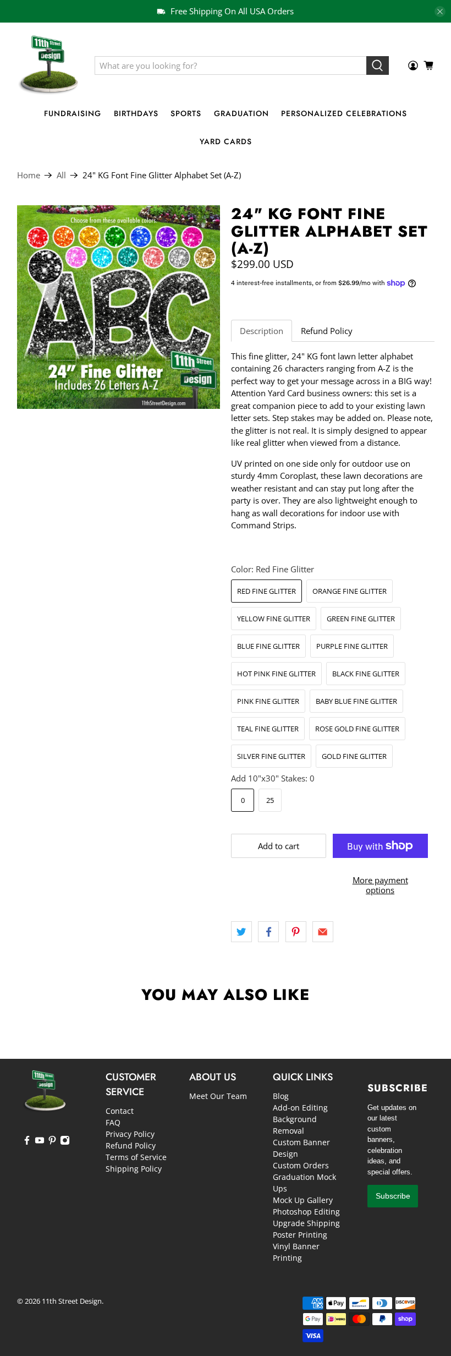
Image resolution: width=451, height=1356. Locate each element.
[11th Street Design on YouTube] (40, 1142)
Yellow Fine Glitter (273, 619)
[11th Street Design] (48, 65)
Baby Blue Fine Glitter (356, 701)
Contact (120, 1111)
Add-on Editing (300, 1107)
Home (28, 175)
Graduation (241, 113)
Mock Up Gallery (303, 1200)
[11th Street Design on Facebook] (27, 1142)
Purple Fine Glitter (352, 646)
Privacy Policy (130, 1134)
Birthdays (136, 113)
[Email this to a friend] (322, 931)
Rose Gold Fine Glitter (357, 729)
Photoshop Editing (306, 1211)
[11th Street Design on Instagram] (65, 1142)
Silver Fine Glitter (271, 756)
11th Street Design (72, 1301)
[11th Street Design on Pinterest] (52, 1142)
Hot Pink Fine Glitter (276, 674)
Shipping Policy (134, 1168)
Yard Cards (226, 141)
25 (270, 800)
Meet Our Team (218, 1096)
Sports (185, 113)
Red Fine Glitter (266, 591)
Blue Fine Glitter (268, 646)
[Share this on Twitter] (241, 931)
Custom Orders (301, 1165)
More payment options (380, 884)
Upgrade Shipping (306, 1223)
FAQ (113, 1122)
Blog (281, 1096)
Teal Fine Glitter (268, 729)
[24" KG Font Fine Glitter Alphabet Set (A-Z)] (119, 307)
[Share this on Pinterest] (295, 931)
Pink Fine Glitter (268, 701)
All (61, 175)
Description (261, 330)
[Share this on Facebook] (268, 931)
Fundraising (72, 113)
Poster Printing (300, 1234)
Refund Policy (327, 330)
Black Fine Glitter (365, 674)
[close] (440, 11)
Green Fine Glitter (361, 619)
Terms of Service (136, 1157)
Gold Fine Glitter (354, 756)
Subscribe (393, 1195)
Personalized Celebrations (344, 113)
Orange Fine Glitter (349, 591)
